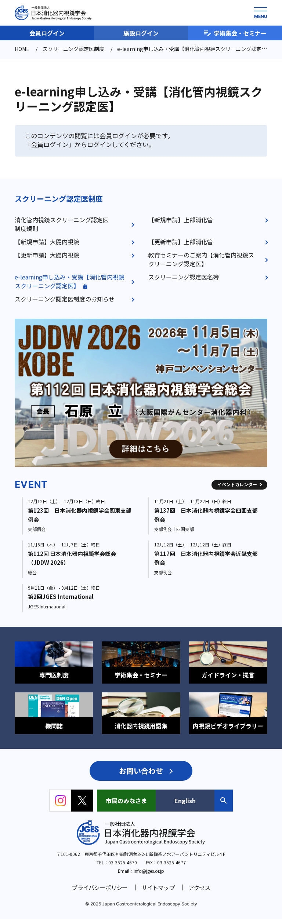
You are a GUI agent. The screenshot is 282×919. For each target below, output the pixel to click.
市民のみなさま (126, 800)
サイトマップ (158, 887)
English (185, 800)
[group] (141, 393)
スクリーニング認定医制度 (59, 198)
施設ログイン (141, 33)
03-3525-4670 (122, 862)
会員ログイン (47, 33)
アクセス (199, 887)
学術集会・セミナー (240, 33)
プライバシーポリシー (99, 887)
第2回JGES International (61, 596)
